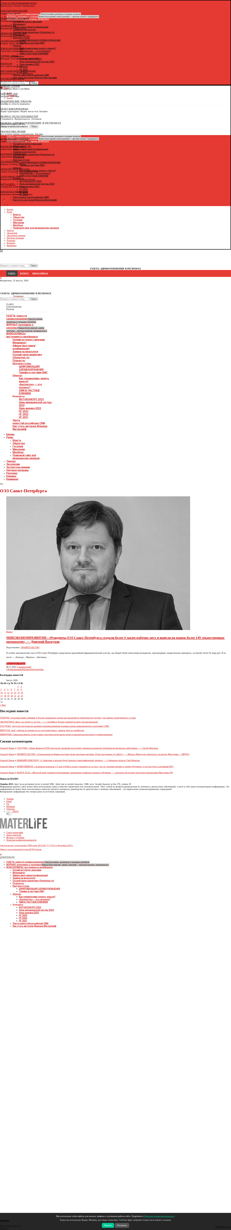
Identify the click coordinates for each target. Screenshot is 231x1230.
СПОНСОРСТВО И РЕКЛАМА (15, 169)
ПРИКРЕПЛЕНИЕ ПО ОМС (13, 33)
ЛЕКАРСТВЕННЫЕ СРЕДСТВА (15, 146)
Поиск (34, 299)
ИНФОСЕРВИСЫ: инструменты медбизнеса (22, 335)
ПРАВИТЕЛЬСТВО (30, 647)
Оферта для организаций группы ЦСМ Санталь (21, 849)
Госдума (17, 220)
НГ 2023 (23, 411)
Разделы (10, 309)
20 (12, 696)
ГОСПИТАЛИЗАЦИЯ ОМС (13, 41)
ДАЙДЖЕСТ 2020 (9, 94)
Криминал (11, 245)
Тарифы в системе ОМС (33, 372)
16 (22, 693)
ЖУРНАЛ (24, 273)
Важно (9, 632)
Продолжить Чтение (15, 664)
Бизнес (10, 209)
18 (5, 696)
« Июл (3, 705)
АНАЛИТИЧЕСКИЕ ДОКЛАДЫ (15, 101)
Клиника (11, 243)
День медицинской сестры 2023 (36, 910)
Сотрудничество (14, 306)
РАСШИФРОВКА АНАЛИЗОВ (14, 18)
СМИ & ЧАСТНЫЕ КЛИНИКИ (29, 392)
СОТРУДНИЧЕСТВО (10, 177)
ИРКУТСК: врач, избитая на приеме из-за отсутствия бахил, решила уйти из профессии (42, 730)
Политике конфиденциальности (159, 1216)
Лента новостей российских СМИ (29, 422)
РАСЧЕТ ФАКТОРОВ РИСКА (14, 109)
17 (1, 696)
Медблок (18, 225)
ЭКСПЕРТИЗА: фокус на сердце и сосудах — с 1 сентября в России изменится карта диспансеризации (49, 722)
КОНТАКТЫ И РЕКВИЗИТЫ (14, 192)
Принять (108, 1225)
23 (22, 696)
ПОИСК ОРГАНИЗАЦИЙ (12, 48)
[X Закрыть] (27, 199)
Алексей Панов (7, 748)
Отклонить (122, 1225)
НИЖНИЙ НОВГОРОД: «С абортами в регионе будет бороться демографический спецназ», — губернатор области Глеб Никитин (78, 760)
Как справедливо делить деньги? (37, 896)
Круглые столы (22, 363)
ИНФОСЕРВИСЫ (40, 273)
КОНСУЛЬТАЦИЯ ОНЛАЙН (13, 11)
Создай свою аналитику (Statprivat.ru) (27, 356)
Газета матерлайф (14, 832)
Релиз (9, 212)
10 (1, 693)
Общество (18, 217)
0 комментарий (24, 667)
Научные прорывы (15, 238)
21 (15, 696)
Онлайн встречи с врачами (29, 339)
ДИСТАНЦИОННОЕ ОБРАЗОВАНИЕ (18, 71)
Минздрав (18, 222)
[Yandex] (1, 103)
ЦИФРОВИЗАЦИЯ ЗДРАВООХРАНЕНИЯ (31, 368)
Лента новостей (13, 835)
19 (8, 696)
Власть (17, 214)
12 (8, 693)
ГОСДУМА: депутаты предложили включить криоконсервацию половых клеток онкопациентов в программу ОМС (54, 726)
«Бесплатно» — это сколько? (30, 386)
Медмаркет (20, 342)
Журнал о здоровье (15, 837)
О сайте (10, 304)
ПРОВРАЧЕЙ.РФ (8, 26)
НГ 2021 (23, 417)
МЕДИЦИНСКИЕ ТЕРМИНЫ (14, 139)
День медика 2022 (30, 408)
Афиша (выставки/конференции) (24, 347)
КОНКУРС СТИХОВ (10, 86)
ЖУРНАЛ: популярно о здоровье (53, 16)
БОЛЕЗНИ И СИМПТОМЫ (13, 154)
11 (5, 693)
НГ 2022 (23, 414)
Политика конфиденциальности (21, 840)
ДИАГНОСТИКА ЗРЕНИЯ (12, 131)
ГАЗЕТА (11, 273)
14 (15, 693)
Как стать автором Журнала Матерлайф (34, 926)
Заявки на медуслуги (25, 351)
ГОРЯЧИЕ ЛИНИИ (9, 56)
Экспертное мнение (16, 235)
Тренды (10, 230)
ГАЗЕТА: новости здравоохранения (24, 318)
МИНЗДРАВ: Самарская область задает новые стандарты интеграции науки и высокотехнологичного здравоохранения (56, 734)
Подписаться (18, 296)
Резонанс (11, 240)
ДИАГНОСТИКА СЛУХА (12, 124)
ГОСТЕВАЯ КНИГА (9, 162)
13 (12, 693)
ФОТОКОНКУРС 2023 (31, 399)
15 (18, 693)
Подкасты (19, 360)
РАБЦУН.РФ (6, 64)
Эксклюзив (12, 233)
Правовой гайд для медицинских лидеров (36, 228)
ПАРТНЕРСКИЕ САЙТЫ (12, 79)
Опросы (17, 375)
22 (18, 696)
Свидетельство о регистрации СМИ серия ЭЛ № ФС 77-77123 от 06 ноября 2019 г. (36, 845)
